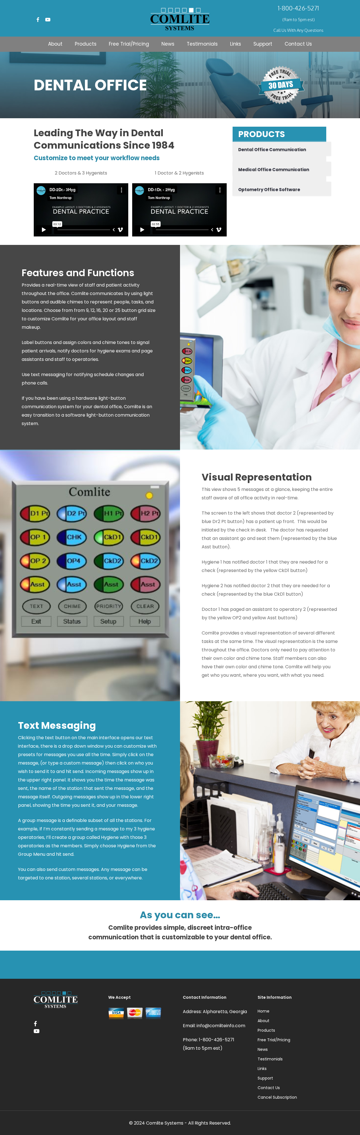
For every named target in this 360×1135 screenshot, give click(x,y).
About (263, 1021)
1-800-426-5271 (298, 8)
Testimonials (270, 1059)
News (263, 1049)
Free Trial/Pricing (274, 1040)
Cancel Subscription (277, 1097)
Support (265, 1078)
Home (263, 1011)
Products (266, 1030)
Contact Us (269, 1088)
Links (262, 1068)
